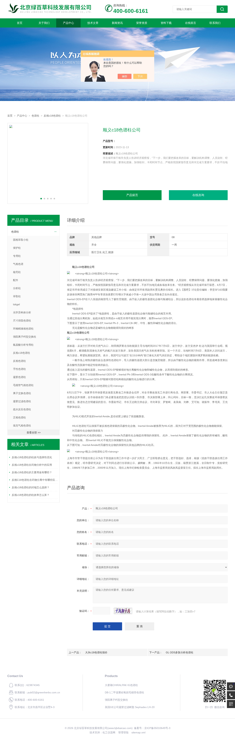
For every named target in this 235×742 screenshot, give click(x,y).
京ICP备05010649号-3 (157, 728)
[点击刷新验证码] (123, 611)
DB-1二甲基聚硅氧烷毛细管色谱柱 (124, 692)
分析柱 (17, 288)
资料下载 (166, 22)
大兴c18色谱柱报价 (96, 652)
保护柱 (17, 247)
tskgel (16, 304)
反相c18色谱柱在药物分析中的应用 (32, 464)
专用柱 (17, 255)
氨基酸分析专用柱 (23, 344)
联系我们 (214, 22)
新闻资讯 (117, 22)
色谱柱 (35, 115)
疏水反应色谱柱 (22, 409)
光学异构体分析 (22, 312)
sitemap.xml (138, 732)
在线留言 (190, 22)
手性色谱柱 (19, 369)
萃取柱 (17, 296)
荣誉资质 (141, 22)
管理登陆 (123, 732)
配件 (15, 280)
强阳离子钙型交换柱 (24, 336)
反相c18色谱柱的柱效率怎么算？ (30, 494)
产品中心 (68, 22)
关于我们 (44, 22)
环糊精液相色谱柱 (23, 328)
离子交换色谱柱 (22, 393)
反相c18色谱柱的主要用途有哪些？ (32, 472)
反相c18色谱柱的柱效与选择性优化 (32, 457)
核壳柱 (17, 272)
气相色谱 (18, 264)
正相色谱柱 (19, 417)
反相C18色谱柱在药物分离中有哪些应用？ (35, 479)
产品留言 (132, 195)
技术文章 (92, 22)
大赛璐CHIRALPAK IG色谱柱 (121, 685)
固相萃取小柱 (20, 239)
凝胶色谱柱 (19, 377)
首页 (19, 22)
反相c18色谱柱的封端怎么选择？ (30, 487)
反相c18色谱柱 (52, 115)
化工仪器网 (108, 732)
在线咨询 (198, 195)
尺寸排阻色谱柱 (22, 320)
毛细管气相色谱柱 (23, 385)
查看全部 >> (34, 432)
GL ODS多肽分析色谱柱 (179, 652)
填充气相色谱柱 (22, 425)
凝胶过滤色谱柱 (22, 401)
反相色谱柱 (19, 360)
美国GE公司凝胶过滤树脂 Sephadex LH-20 (130, 707)
